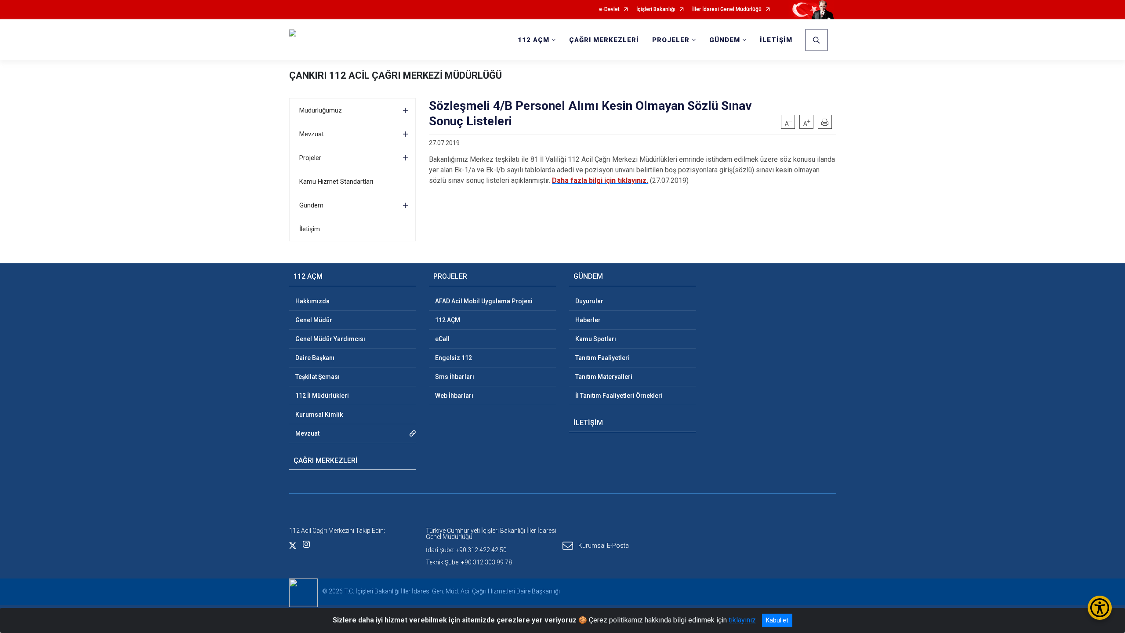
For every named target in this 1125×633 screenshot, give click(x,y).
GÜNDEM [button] (724, 40)
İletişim (309, 229)
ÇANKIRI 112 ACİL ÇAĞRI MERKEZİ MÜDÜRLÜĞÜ (395, 75)
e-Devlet (609, 9)
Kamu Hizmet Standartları (336, 182)
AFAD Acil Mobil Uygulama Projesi (484, 301)
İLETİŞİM (776, 40)
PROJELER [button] (671, 40)
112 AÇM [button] (533, 40)
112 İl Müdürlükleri (322, 395)
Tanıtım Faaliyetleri (602, 357)
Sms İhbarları (454, 376)
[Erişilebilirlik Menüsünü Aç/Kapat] (1100, 608)
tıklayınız (742, 620)
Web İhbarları (454, 395)
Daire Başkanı (314, 357)
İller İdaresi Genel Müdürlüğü (727, 9)
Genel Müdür (313, 320)
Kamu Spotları (595, 338)
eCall (442, 338)
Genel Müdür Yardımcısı (330, 338)
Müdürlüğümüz (320, 110)
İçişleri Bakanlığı (655, 9)
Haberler (588, 320)
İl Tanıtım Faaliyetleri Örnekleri (619, 395)
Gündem (311, 205)
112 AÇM (447, 320)
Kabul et (777, 620)
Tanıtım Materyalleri (603, 376)
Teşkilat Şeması (317, 376)
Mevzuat (311, 134)
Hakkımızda (312, 301)
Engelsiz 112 (453, 357)
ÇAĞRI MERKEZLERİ (604, 40)
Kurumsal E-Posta (603, 545)
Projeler (310, 158)
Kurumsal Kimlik (319, 414)
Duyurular (589, 301)
